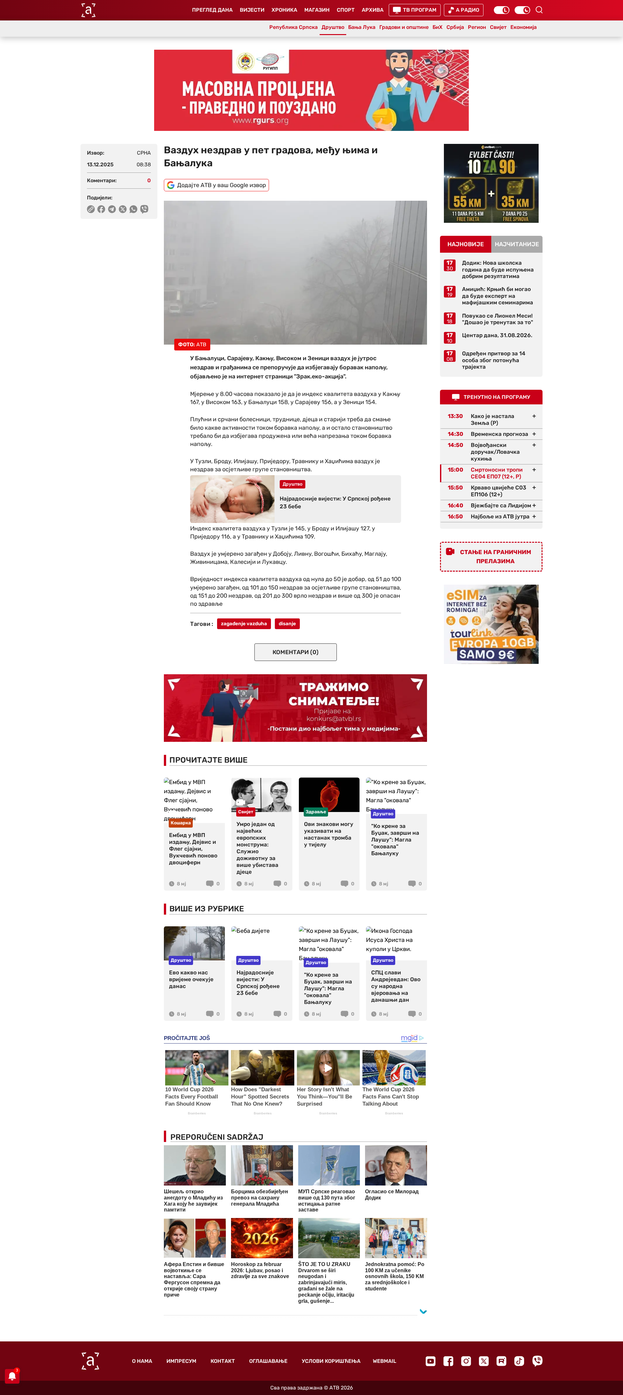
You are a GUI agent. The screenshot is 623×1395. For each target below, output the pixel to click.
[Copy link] (91, 209)
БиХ (438, 27)
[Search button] (539, 9)
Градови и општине (404, 27)
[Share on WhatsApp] (133, 209)
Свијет (498, 27)
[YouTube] (430, 1361)
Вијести (252, 10)
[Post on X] (123, 209)
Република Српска (293, 27)
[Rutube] (501, 1361)
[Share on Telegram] (112, 209)
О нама (142, 1361)
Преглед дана (212, 10)
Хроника (284, 10)
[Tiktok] (519, 1361)
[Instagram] (466, 1361)
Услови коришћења (331, 1361)
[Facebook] (448, 1361)
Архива (373, 10)
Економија (523, 27)
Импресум (181, 1361)
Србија (455, 27)
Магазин (317, 10)
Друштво (333, 27)
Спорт (346, 10)
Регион (477, 27)
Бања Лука (361, 27)
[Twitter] (484, 1361)
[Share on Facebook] (101, 209)
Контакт (223, 1361)
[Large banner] (311, 90)
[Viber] (537, 1361)
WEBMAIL (384, 1361)
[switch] (501, 10)
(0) (296, 652)
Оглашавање (268, 1361)
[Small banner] (491, 183)
